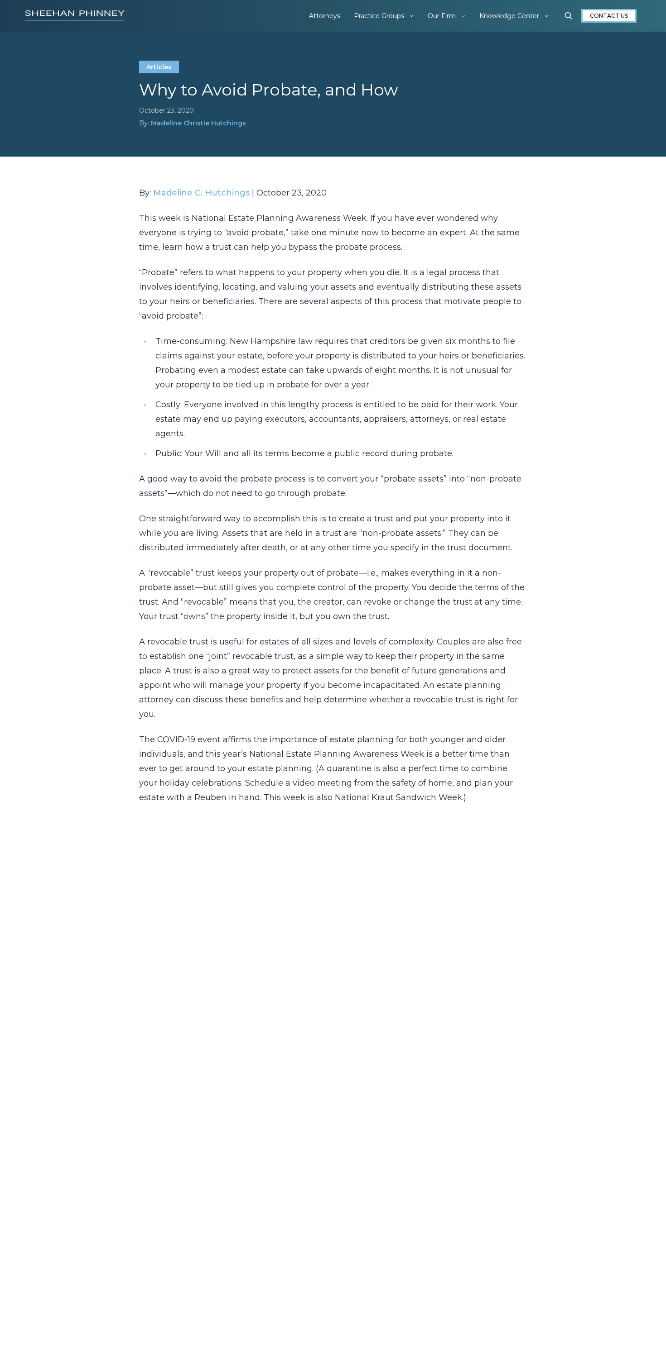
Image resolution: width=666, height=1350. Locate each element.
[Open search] (568, 16)
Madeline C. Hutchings (201, 193)
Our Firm (442, 16)
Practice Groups (379, 16)
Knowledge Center (509, 16)
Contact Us (609, 15)
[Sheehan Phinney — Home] (75, 15)
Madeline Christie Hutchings (198, 123)
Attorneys (324, 16)
